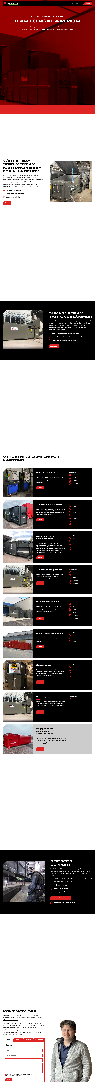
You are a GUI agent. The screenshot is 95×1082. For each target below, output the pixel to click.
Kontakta (88, 3)
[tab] (8, 1040)
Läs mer (7, 203)
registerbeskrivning (10, 1075)
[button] (26, 4)
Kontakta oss (53, 346)
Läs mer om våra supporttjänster (60, 897)
